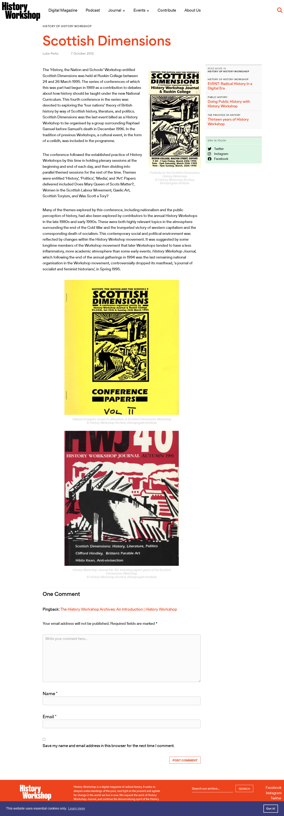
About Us (192, 10)
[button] (280, 10)
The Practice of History (224, 115)
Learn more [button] (76, 808)
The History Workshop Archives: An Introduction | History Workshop (118, 609)
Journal (115, 10)
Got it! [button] (270, 808)
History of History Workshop (67, 26)
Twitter (219, 148)
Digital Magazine (62, 10)
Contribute (167, 10)
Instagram (221, 153)
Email (50, 716)
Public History (217, 97)
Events (139, 10)
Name (50, 693)
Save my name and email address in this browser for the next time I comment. (108, 746)
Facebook (221, 158)
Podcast (93, 10)
